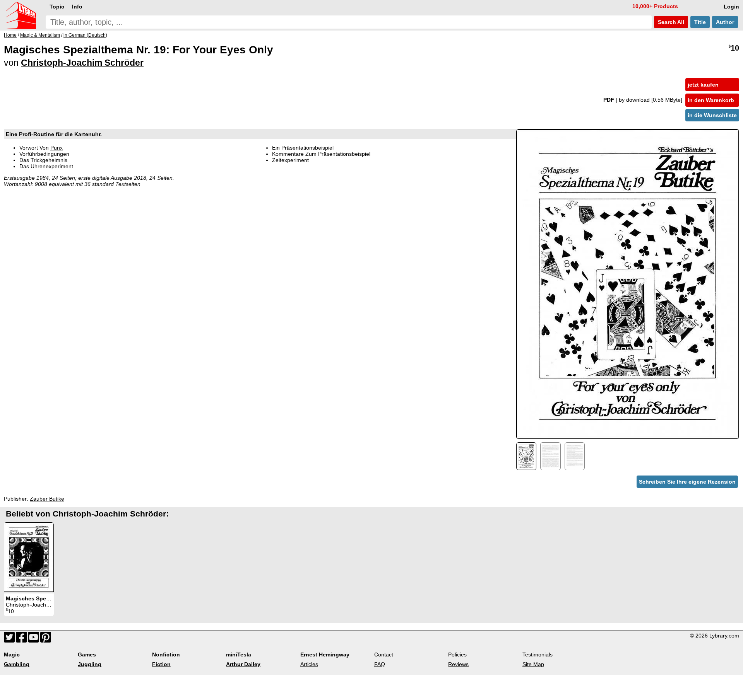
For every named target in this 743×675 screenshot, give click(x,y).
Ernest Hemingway (324, 654)
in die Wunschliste (712, 115)
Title (700, 22)
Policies (457, 654)
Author (725, 22)
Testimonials (537, 654)
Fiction (161, 664)
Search (670, 22)
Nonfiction (166, 654)
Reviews (458, 664)
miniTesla (238, 654)
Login (731, 6)
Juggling (89, 664)
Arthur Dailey (243, 664)
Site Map (533, 664)
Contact (383, 654)
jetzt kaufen (703, 85)
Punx (56, 148)
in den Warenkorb (711, 100)
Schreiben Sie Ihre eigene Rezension (687, 482)
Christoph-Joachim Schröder (82, 63)
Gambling (16, 664)
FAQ (379, 664)
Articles (309, 664)
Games (87, 654)
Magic (12, 654)
